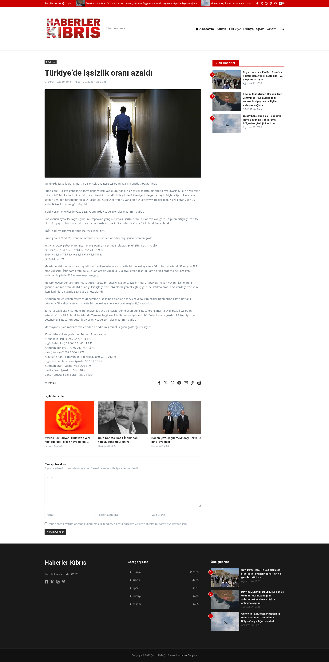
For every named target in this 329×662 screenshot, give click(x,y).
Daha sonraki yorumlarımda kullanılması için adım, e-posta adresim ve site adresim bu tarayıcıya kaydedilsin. (118, 524)
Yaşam (271, 29)
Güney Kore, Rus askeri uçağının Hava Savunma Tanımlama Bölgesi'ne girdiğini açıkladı (262, 119)
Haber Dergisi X (188, 655)
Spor (260, 29)
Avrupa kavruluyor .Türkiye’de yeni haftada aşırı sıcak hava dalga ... (67, 439)
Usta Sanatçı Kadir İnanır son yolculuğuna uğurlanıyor (118, 439)
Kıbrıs (221, 29)
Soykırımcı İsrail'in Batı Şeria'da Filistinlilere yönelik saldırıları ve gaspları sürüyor (263, 76)
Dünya (248, 29)
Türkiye (234, 29)
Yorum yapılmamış (60, 81)
